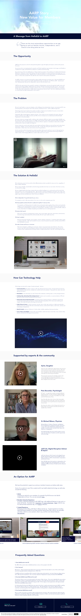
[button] (40, 607)
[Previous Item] (2, 533)
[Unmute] (17, 166)
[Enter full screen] (65, 166)
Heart (55, 503)
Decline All (71, 614)
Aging (40, 504)
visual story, (39, 503)
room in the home (48, 503)
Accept (76, 614)
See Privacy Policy (43, 614)
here (24, 188)
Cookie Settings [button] (64, 614)
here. (43, 497)
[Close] (79, 614)
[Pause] (15, 166)
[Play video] (40, 252)
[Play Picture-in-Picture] (64, 166)
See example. (21, 513)
